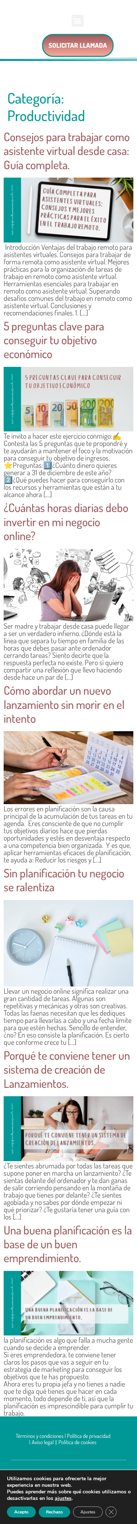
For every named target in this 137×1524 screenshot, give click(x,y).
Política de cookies (77, 1442)
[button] (78, 21)
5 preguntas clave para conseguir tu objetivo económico (54, 339)
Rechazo (54, 1512)
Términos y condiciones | (41, 1435)
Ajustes (87, 1512)
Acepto (21, 1512)
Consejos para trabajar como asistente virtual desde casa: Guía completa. (67, 150)
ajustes (63, 1498)
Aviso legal (43, 1442)
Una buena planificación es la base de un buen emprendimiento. (68, 1243)
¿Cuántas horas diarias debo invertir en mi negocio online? (66, 521)
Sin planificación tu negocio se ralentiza (64, 879)
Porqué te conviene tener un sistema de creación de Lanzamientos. (67, 1069)
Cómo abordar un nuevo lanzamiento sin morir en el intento (64, 704)
